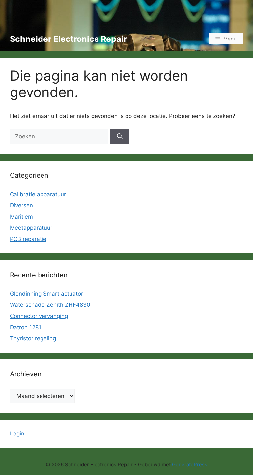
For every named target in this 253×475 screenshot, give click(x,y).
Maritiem (21, 216)
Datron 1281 (25, 327)
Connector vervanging (39, 316)
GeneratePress (189, 465)
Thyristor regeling (33, 338)
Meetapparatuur (31, 227)
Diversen (21, 205)
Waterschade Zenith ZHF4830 (50, 305)
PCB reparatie (28, 239)
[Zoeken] (119, 137)
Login (17, 433)
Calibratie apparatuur (38, 194)
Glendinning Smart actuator (46, 293)
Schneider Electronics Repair (68, 39)
